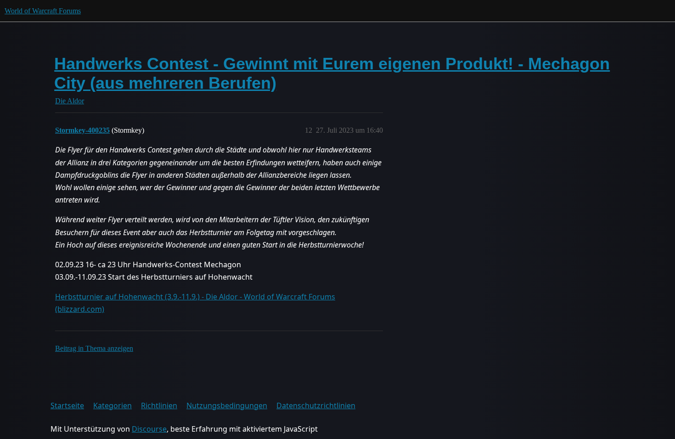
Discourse (149, 429)
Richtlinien (159, 405)
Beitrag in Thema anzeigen (94, 348)
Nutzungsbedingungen (226, 405)
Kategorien (112, 405)
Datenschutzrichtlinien (315, 405)
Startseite (67, 405)
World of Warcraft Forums (43, 11)
